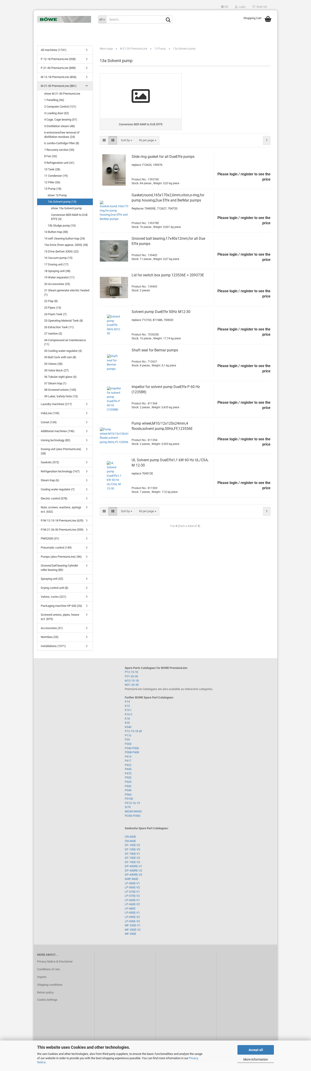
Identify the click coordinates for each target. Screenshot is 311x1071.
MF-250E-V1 (132, 925)
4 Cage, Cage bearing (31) (60, 119)
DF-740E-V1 (132, 853)
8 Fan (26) (50, 156)
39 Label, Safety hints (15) (61, 396)
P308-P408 (132, 752)
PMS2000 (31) (50, 538)
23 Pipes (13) (52, 307)
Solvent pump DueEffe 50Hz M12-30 (161, 312)
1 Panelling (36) (54, 100)
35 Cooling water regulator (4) (63, 351)
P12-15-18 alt (133, 731)
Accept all (256, 1050)
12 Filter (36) (52, 182)
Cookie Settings (47, 999)
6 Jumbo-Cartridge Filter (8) (61, 143)
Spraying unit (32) (52, 578)
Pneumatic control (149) (56, 547)
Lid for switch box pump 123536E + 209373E (168, 275)
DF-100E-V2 (132, 845)
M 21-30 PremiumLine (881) (58, 86)
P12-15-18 (131, 672)
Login (241, 6)
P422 (128, 765)
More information (255, 1059)
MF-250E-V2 (132, 929)
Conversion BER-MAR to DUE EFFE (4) (69, 217)
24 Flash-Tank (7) (55, 314)
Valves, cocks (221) (53, 596)
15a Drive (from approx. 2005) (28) (66, 245)
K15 (127, 706)
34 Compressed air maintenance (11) (65, 342)
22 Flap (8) (51, 301)
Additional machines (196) (57, 431)
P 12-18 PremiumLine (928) (58, 59)
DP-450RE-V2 (133, 870)
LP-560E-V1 (132, 883)
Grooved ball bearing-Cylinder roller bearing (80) (59, 568)
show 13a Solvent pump (66, 208)
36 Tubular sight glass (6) (60, 376)
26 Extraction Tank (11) (59, 327)
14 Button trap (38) (56, 232)
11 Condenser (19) (56, 175)
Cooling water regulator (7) (58, 489)
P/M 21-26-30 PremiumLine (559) (62, 529)
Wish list (261, 6)
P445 (128, 769)
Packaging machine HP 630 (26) (61, 605)
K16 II (128, 714)
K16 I (128, 710)
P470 (128, 773)
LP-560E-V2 (132, 887)
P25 (127, 739)
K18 (127, 718)
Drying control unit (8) (54, 588)
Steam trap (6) (50, 480)
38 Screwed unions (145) (60, 389)
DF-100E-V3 (132, 849)
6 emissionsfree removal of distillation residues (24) (61, 135)
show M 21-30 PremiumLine (62, 93)
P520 (128, 777)
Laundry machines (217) (56, 404)
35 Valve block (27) (56, 370)
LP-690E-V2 (132, 917)
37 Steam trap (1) (55, 383)
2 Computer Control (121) (60, 106)
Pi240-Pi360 (132, 815)
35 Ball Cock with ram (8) (60, 357)
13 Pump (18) (52, 188)
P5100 (129, 798)
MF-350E (130, 933)
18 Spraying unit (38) (57, 271)
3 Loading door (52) (56, 113)
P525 (128, 782)
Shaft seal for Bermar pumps (155, 350)
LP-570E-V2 (132, 895)
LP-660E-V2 (132, 904)
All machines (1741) (53, 50)
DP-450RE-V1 (133, 866)
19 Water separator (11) (59, 277)
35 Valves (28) (53, 363)
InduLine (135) (50, 413)
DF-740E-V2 (132, 857)
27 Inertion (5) (53, 333)
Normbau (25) (50, 637)
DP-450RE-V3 (133, 874)
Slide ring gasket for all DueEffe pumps (163, 156)
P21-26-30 (131, 676)
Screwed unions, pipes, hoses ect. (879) (60, 617)
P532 (128, 786)
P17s (128, 735)
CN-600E (130, 836)
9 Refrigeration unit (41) (59, 162)
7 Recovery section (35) (59, 149)
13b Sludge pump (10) (62, 225)
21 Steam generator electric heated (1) (66, 292)
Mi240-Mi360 (133, 811)
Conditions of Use (48, 969)
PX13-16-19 (132, 803)
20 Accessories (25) (57, 284)
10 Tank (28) (52, 169)
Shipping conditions (49, 984)
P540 (128, 790)
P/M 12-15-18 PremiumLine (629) (62, 520)
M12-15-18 (132, 680)
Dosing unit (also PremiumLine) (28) (61, 451)
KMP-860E (131, 879)
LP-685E (130, 908)
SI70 (128, 807)
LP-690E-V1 (132, 912)
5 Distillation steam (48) (59, 126)
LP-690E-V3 (132, 921)
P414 (128, 756)
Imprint (41, 977)
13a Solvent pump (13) (62, 201)
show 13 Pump (57, 195)
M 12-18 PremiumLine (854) (58, 77)
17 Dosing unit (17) (56, 264)
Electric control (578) (54, 498)
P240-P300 (132, 748)
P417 (128, 760)
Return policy (45, 992)
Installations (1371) (53, 646)
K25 (127, 722)
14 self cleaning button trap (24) (64, 238)
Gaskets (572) (50, 462)
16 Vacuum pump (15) (58, 258)
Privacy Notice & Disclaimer (55, 961)
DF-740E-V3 (132, 862)
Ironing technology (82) (55, 440)
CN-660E (130, 841)
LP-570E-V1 (132, 891)
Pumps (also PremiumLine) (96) (61, 556)
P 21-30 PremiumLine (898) (58, 68)
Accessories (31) (52, 628)
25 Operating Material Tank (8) (63, 320)
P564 (128, 794)
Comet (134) (49, 422)
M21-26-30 (132, 684)
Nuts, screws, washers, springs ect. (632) (61, 509)
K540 (128, 727)
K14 (127, 701)
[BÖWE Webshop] (64, 19)
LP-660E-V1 (132, 900)
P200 (128, 744)
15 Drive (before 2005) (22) (61, 251)
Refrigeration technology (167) (60, 471)
